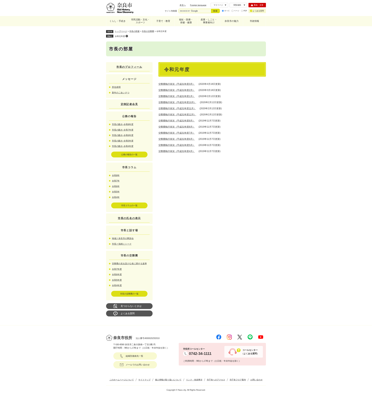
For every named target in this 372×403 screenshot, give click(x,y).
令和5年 (116, 191)
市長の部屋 (134, 31)
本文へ (183, 5)
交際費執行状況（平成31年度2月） (176, 90)
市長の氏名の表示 (129, 218)
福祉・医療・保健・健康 (186, 21)
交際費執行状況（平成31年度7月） (176, 133)
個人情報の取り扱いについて (168, 380)
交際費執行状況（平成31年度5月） (176, 145)
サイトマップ (144, 380)
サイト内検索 (171, 11)
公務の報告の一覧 (129, 154)
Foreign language (198, 5)
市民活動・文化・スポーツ (140, 21)
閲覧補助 (237, 5)
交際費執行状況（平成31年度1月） (176, 96)
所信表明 (116, 87)
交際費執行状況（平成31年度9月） (176, 120)
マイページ (218, 5)
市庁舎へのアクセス (216, 380)
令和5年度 (117, 280)
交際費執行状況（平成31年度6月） (176, 139)
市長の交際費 (148, 31)
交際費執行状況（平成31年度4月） (176, 151)
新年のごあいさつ (120, 92)
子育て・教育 (163, 21)
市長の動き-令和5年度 (122, 141)
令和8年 (116, 175)
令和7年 (116, 181)
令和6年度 (117, 274)
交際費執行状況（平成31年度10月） (177, 102)
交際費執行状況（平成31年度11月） (177, 108)
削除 (126, 36)
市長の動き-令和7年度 (122, 130)
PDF (245, 11)
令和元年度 (120, 36)
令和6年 (116, 186)
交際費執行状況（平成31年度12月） (177, 114)
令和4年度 (117, 285)
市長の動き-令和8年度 (122, 124)
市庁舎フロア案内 (238, 380)
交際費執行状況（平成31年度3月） (176, 84)
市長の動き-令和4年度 (122, 146)
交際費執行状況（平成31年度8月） (176, 127)
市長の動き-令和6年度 (122, 135)
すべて (227, 11)
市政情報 (254, 21)
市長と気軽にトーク (122, 244)
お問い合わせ (256, 380)
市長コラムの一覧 (129, 205)
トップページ (121, 31)
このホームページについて (121, 380)
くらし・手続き (117, 21)
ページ (236, 11)
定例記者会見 (129, 104)
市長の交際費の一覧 (129, 294)
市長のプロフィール (129, 66)
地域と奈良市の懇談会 (123, 238)
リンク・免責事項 (194, 380)
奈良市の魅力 (232, 21)
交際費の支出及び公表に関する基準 (129, 263)
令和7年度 (117, 269)
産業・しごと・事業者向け (209, 21)
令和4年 (116, 197)
